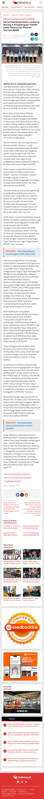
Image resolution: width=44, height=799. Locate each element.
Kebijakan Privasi (8, 796)
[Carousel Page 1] (18, 711)
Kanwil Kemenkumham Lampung (17, 474)
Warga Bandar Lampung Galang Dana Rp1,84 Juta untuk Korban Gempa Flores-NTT (12, 581)
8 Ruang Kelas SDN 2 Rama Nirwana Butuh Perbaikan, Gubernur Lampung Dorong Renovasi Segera (23, 751)
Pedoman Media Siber (26, 794)
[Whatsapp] (36, 39)
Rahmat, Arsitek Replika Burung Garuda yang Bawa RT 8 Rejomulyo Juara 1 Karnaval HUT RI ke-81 (31, 581)
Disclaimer (22, 792)
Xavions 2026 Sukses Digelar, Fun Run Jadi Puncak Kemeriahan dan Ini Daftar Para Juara (32, 562)
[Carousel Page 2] (21, 711)
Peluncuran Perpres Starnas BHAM (19, 19)
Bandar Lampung (8, 37)
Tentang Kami (22, 789)
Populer (12, 719)
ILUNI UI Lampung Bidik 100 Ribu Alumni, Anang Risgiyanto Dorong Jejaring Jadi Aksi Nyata (12, 599)
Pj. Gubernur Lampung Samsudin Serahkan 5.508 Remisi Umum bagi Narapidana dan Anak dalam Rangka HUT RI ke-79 (12, 527)
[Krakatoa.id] (22, 2)
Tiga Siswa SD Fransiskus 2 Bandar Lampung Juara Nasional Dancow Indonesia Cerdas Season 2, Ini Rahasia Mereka (24, 725)
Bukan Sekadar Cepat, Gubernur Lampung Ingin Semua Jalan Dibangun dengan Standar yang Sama (24, 742)
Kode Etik (13, 792)
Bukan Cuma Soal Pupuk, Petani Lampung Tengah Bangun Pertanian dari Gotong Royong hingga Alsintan (23, 760)
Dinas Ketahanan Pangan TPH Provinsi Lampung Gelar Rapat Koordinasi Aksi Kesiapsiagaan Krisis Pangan (11, 507)
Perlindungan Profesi (9, 794)
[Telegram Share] (32, 39)
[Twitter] (22, 495)
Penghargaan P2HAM (12, 481)
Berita (15, 37)
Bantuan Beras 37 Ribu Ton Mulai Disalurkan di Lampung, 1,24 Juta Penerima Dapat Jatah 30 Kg (11, 562)
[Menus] (3, 2)
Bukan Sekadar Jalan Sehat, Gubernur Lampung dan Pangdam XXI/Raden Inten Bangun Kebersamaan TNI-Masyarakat (31, 599)
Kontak (31, 789)
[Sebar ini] (32, 34)
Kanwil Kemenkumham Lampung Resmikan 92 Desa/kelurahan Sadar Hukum (31, 534)
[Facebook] (18, 495)
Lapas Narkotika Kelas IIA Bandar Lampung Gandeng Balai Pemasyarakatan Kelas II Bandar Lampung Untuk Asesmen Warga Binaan (32, 508)
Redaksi (4, 792)
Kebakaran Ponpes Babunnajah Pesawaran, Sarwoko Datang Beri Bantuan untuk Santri (23, 734)
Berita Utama (22, 37)
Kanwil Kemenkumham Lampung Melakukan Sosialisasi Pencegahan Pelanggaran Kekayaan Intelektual (31, 527)
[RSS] (26, 495)
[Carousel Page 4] (26, 711)
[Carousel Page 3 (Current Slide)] (23, 711)
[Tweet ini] (36, 34)
